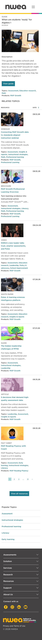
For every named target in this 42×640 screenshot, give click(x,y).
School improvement (19, 268)
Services (7, 568)
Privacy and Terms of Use (14, 626)
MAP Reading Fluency (19, 471)
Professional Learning (10, 162)
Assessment (13, 91)
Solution (7, 561)
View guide (8, 84)
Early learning (8, 539)
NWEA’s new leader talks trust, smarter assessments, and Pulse (13, 246)
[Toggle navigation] (33, 7)
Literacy (25, 208)
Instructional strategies (18, 154)
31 (28, 479)
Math (4, 93)
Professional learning (15, 157)
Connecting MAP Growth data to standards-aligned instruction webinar (15, 135)
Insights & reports (16, 317)
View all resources (19, 494)
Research (8, 574)
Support (7, 588)
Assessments (9, 555)
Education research (27, 91)
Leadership (14, 265)
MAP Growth (15, 96)
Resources (8, 581)
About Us (8, 594)
